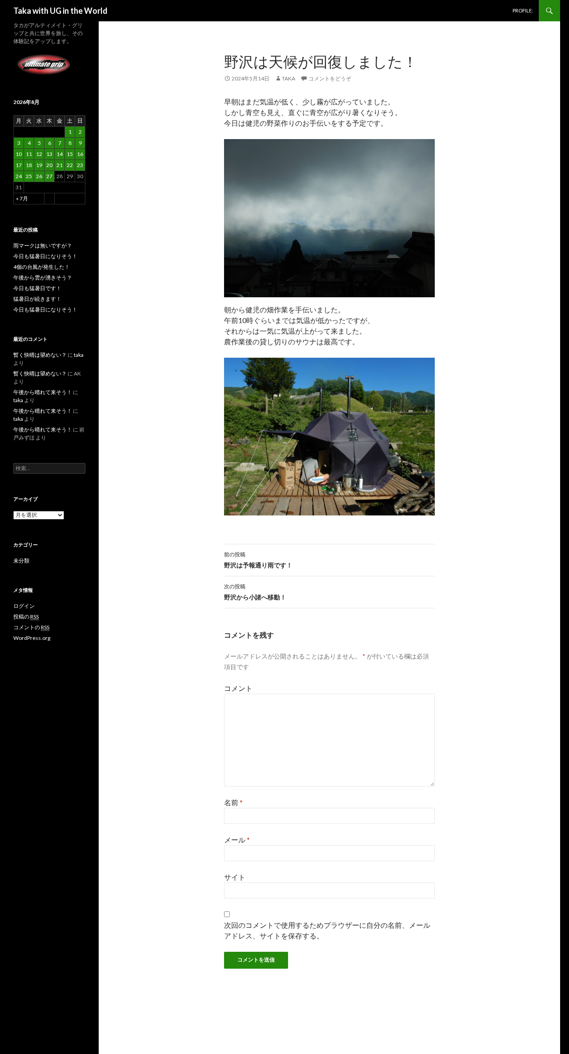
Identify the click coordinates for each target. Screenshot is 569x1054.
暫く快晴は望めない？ (40, 354)
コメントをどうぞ (330, 78)
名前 (233, 802)
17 (19, 165)
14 (59, 154)
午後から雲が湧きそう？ (42, 277)
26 (39, 176)
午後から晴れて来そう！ (42, 392)
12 (39, 154)
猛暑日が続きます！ (37, 298)
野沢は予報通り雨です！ (258, 560)
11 (29, 154)
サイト (234, 877)
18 (29, 165)
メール (237, 839)
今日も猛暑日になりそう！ (45, 256)
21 (59, 165)
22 (70, 165)
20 (49, 165)
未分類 (21, 560)
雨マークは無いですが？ (42, 245)
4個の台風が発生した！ (41, 267)
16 (80, 154)
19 (39, 165)
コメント (238, 688)
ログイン (24, 606)
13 (49, 154)
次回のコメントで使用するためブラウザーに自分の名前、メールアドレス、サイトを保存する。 (327, 930)
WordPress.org (31, 638)
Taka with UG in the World (60, 11)
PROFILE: (523, 10)
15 (70, 154)
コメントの (31, 627)
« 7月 (22, 198)
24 (19, 176)
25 (29, 176)
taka (288, 78)
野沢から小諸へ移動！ (255, 592)
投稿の (26, 616)
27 (49, 176)
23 (80, 165)
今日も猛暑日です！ (37, 288)
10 (19, 154)
